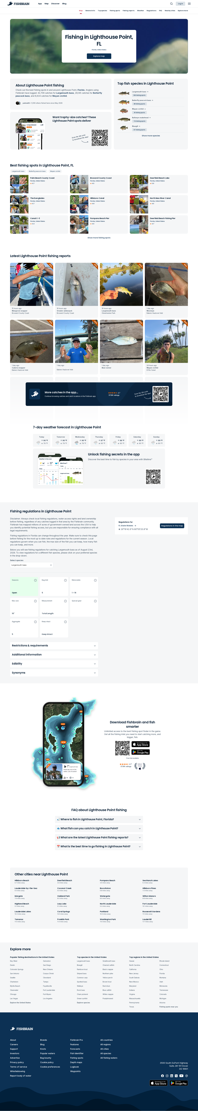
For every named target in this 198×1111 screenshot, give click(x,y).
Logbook (74, 1067)
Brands (43, 1040)
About (13, 1040)
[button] (24, 586)
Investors (14, 1053)
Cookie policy (47, 1062)
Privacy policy (17, 1062)
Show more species (151, 135)
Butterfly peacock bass (37, 171)
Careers (14, 1044)
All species (105, 1053)
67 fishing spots (139, 130)
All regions (105, 1044)
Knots (43, 1049)
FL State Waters (126, 525)
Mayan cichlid (55, 171)
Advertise (15, 1058)
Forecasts (75, 1049)
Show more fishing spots (99, 237)
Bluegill (135, 126)
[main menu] (189, 3)
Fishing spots (76, 1058)
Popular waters (47, 1053)
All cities (104, 1049)
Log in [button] (180, 4)
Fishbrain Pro (76, 1040)
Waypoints (75, 1071)
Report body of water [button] (20, 1076)
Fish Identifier (77, 1053)
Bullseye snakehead (140, 118)
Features (74, 1044)
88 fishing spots (139, 104)
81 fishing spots (139, 113)
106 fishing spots (139, 95)
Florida (94, 50)
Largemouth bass (18, 171)
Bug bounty (45, 1058)
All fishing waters (108, 1058)
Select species (16, 560)
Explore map (99, 56)
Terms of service (18, 1067)
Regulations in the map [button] (172, 525)
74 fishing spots (139, 121)
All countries (106, 1040)
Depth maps (76, 1062)
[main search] (171, 3)
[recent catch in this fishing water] (31, 290)
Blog (42, 1044)
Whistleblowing (17, 1071)
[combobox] (11, 565)
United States (101, 50)
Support (14, 1049)
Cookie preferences (50, 1067)
